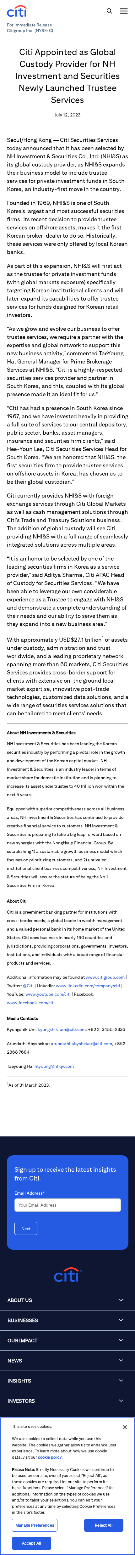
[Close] (125, 1427)
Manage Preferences (34, 1525)
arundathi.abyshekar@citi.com (81, 1043)
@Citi (28, 985)
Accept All (31, 1543)
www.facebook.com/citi (31, 1002)
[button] (67, 1300)
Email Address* (29, 1193)
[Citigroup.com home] (67, 1274)
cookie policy (50, 1457)
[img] (109, 11)
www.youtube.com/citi (48, 994)
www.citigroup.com (105, 977)
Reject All (103, 1525)
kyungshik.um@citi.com (62, 1029)
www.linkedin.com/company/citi (88, 985)
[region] (67, 1486)
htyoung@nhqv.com (54, 1066)
